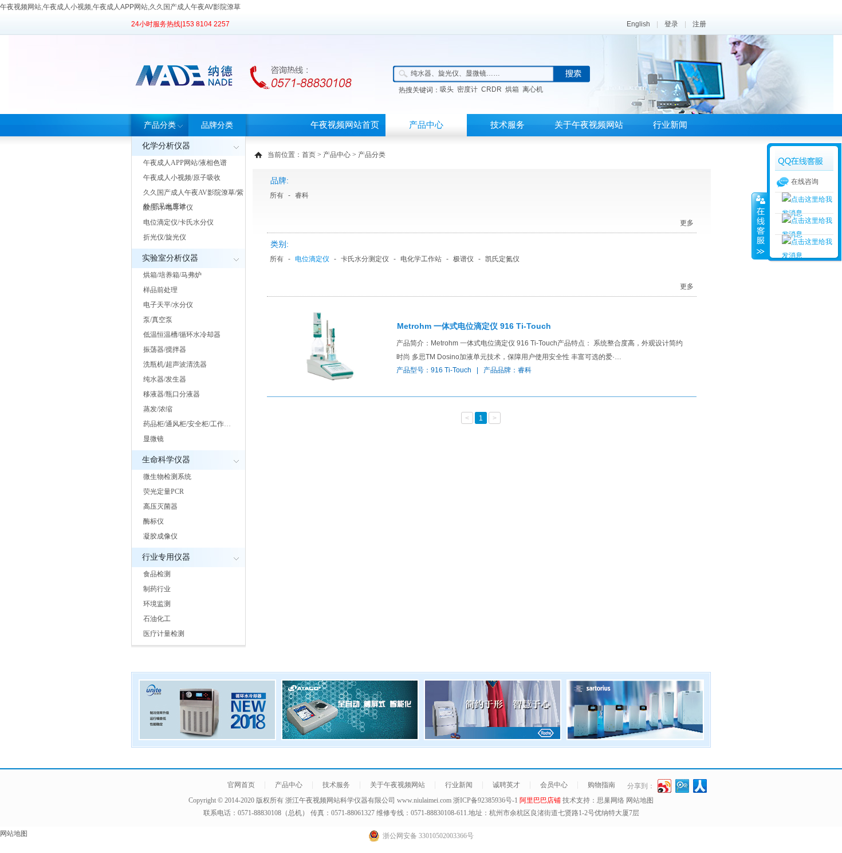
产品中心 (426, 124)
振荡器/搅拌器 (164, 349)
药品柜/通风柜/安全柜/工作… (187, 424)
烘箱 (512, 89)
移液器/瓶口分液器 (171, 394)
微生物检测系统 (167, 477)
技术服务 (507, 124)
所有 (277, 195)
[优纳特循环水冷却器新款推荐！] (207, 737)
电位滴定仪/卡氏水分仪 (178, 222)
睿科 (302, 195)
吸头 (447, 89)
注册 (699, 24)
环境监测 (157, 604)
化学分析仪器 (166, 145)
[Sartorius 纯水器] (635, 737)
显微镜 (153, 439)
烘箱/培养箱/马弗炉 (172, 275)
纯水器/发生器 (164, 379)
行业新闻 (670, 124)
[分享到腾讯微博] (682, 786)
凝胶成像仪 (160, 536)
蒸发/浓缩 (157, 409)
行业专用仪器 (166, 557)
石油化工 (157, 619)
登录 (671, 24)
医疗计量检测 (163, 634)
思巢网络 (610, 800)
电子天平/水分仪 (168, 305)
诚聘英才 (506, 785)
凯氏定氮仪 (502, 259)
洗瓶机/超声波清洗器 (175, 364)
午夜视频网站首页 (344, 124)
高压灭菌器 (160, 506)
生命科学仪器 (166, 459)
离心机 (532, 89)
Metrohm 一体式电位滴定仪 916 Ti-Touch (474, 326)
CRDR (491, 89)
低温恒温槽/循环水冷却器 (182, 335)
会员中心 (554, 785)
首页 (309, 155)
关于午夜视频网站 (588, 124)
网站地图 (640, 800)
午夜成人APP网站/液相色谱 (185, 163)
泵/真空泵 (157, 320)
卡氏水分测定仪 (365, 259)
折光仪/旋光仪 (164, 237)
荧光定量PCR (163, 492)
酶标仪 (153, 521)
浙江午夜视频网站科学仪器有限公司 (340, 800)
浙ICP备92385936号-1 (486, 800)
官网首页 (241, 785)
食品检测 (157, 574)
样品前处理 (160, 290)
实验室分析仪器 (170, 258)
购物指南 (601, 785)
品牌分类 (217, 125)
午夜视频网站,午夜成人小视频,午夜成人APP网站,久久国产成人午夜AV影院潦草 (120, 7)
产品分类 (160, 125)
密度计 (467, 89)
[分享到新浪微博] (665, 786)
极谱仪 (463, 259)
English (638, 24)
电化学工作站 (421, 259)
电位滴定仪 (312, 259)
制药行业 (157, 589)
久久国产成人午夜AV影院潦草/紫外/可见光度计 (193, 199)
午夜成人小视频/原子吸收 (182, 178)
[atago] (350, 737)
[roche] (492, 737)
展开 (759, 226)
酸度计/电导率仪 (168, 207)
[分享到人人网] (700, 786)
